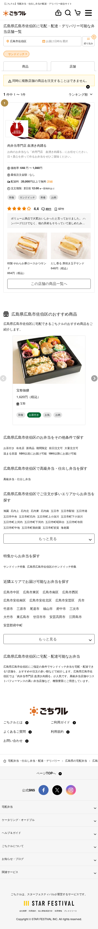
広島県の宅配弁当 (76, 760)
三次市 (74, 608)
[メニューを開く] (88, 13)
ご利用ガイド (61, 722)
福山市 (48, 608)
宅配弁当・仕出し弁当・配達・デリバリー (34, 760)
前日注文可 (56, 448)
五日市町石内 (27, 516)
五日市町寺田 (74, 522)
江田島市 (75, 616)
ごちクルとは (13, 722)
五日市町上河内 (13, 522)
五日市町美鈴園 (31, 527)
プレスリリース (70, 911)
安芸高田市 (57, 616)
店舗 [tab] (73, 66)
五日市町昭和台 (54, 522)
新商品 (30, 448)
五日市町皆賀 (51, 527)
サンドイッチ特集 (14, 566)
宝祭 (23, 403)
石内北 (25, 511)
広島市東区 (31, 592)
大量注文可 (71, 448)
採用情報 (58, 911)
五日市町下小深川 (72, 516)
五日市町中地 (11, 527)
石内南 (45, 511)
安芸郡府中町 (13, 625)
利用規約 (57, 731)
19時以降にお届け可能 (62, 453)
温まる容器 (10, 453)
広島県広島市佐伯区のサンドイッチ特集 (51, 566)
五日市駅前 (68, 511)
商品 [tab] (25, 66)
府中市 (61, 608)
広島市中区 (11, 592)
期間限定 (41, 448)
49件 (49, 209)
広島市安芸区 (65, 600)
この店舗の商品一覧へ (49, 283)
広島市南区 (51, 592)
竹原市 (8, 608)
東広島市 (23, 616)
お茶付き (8, 448)
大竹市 (8, 616)
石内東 (35, 511)
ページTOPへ (46, 773)
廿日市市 (39, 616)
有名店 (20, 448)
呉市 (81, 600)
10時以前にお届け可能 (33, 453)
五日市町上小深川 (48, 516)
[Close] (88, 86)
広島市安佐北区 (40, 600)
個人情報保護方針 (45, 911)
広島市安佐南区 (14, 600)
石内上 (15, 511)
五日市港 (81, 511)
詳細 (50, 181)
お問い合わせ (13, 740)
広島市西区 (70, 592)
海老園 (65, 527)
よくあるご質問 (15, 731)
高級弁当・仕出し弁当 (17, 479)
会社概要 (23, 911)
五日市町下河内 (34, 522)
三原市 (21, 608)
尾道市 (34, 608)
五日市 (55, 511)
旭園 (6, 511)
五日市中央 (10, 516)
